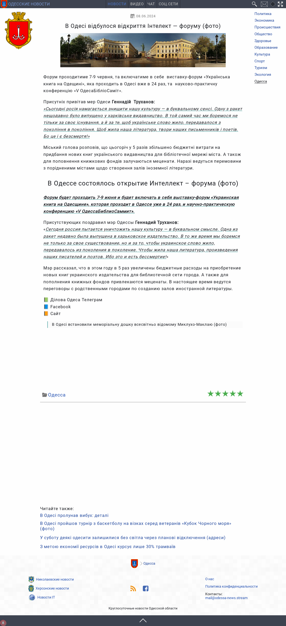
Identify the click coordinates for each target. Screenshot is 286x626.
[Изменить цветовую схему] (272, 4)
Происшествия (267, 27)
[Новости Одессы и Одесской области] (18, 31)
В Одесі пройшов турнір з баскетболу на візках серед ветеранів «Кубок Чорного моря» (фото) (135, 526)
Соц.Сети (168, 4)
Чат (151, 4)
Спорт (259, 61)
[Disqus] (143, 453)
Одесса (260, 82)
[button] (143, 620)
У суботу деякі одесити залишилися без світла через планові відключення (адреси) (133, 537)
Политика (262, 14)
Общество (263, 34)
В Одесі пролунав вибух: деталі (74, 515)
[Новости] (134, 563)
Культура (262, 54)
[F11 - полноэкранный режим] (280, 4)
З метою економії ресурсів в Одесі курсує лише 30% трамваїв (108, 546)
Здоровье (262, 41)
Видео (137, 4)
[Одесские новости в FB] (145, 588)
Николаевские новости (55, 579)
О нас (209, 579)
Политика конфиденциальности (231, 586)
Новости (117, 4)
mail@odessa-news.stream (226, 598)
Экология (262, 75)
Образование (266, 48)
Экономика (264, 21)
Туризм (260, 68)
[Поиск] (254, 4)
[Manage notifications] (3, 623)
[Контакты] (264, 4)
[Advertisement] (143, 359)
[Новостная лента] (133, 588)
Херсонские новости (52, 588)
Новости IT (46, 597)
